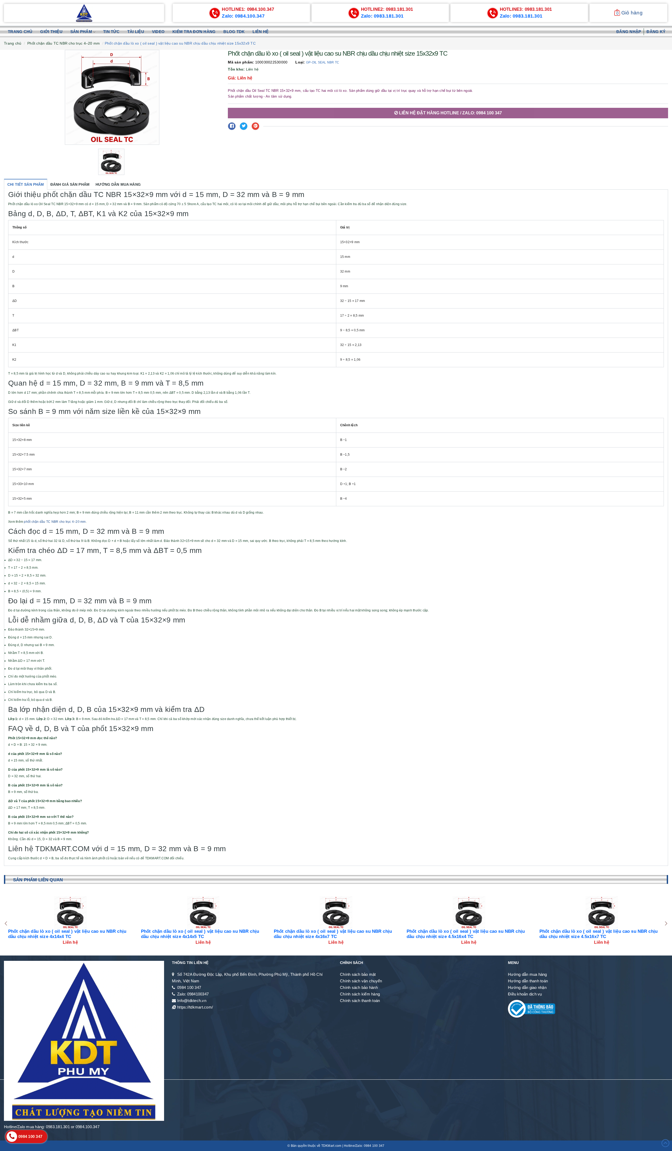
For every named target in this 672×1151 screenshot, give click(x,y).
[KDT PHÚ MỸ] (84, 13)
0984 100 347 (189, 987)
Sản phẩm (81, 31)
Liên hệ (261, 31)
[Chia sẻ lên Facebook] (232, 126)
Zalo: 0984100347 (193, 994)
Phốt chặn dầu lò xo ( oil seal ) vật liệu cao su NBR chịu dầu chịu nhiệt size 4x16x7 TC (200, 934)
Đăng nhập (628, 31)
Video (158, 31)
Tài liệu (135, 31)
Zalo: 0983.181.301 (382, 16)
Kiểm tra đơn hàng (194, 31)
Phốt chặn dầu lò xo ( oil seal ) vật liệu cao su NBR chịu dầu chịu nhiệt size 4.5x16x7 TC (466, 934)
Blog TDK (234, 31)
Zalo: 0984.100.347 (243, 16)
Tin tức (111, 31)
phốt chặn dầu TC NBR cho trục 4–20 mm (55, 522)
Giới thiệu (51, 31)
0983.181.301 (387, 9)
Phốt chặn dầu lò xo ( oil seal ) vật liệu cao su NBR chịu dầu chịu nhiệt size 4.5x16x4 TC (333, 934)
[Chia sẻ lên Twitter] (244, 126)
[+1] (255, 126)
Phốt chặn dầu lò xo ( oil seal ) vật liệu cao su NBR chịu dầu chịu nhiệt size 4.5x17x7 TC (598, 934)
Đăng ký (656, 31)
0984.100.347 (248, 9)
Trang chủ (20, 31)
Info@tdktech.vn (191, 1000)
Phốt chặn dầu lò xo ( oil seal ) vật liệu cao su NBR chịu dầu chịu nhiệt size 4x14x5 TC (67, 934)
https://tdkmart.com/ (195, 1007)
